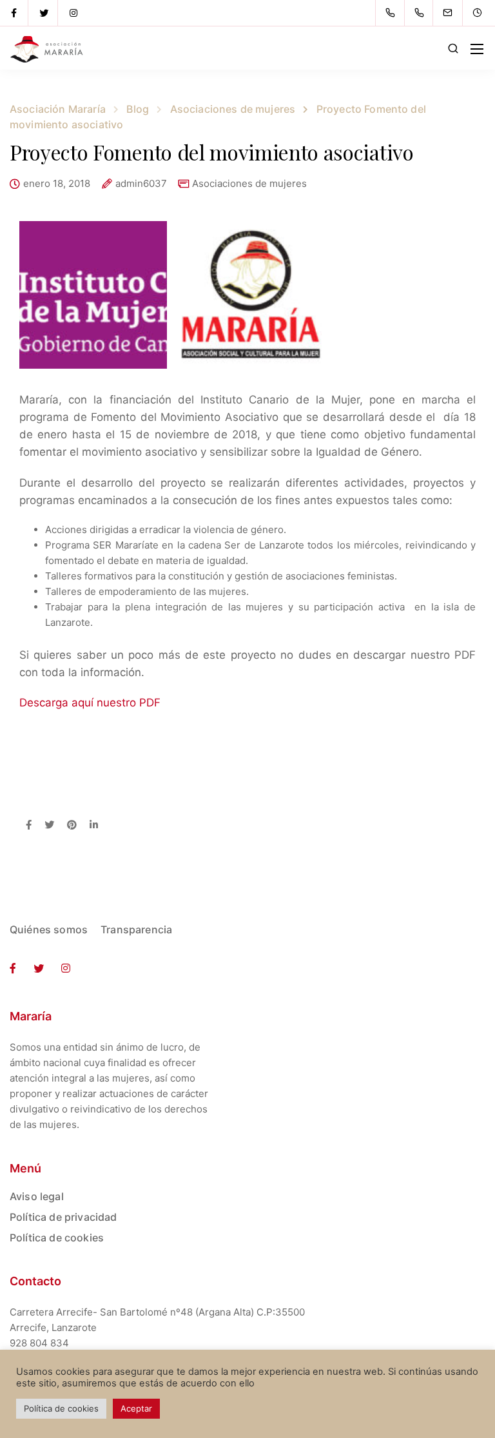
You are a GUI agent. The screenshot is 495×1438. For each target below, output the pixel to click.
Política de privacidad (63, 1216)
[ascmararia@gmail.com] (455, 13)
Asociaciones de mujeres (249, 183)
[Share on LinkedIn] (94, 825)
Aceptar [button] (136, 1408)
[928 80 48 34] (392, 13)
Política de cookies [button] (61, 1408)
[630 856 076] (421, 13)
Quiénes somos (49, 929)
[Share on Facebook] (29, 825)
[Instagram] (73, 13)
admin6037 (141, 184)
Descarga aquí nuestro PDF (89, 702)
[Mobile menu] (477, 49)
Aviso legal (37, 1196)
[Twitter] (44, 13)
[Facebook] (14, 13)
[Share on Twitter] (49, 825)
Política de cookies (57, 1237)
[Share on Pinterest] (72, 825)
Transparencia (136, 929)
